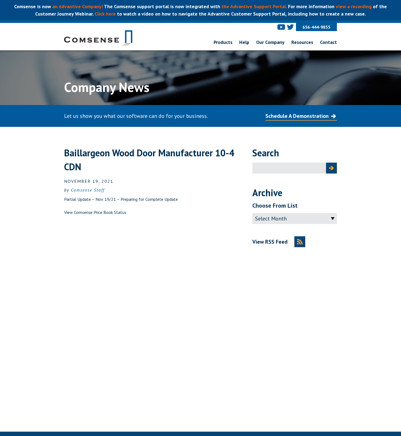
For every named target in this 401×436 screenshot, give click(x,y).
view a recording (354, 6)
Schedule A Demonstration (297, 116)
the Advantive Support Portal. (254, 6)
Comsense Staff (87, 190)
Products (223, 42)
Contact (328, 42)
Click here (104, 14)
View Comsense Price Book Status (95, 212)
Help (244, 42)
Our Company (270, 42)
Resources (302, 42)
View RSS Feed (270, 241)
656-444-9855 (316, 27)
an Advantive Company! (78, 6)
